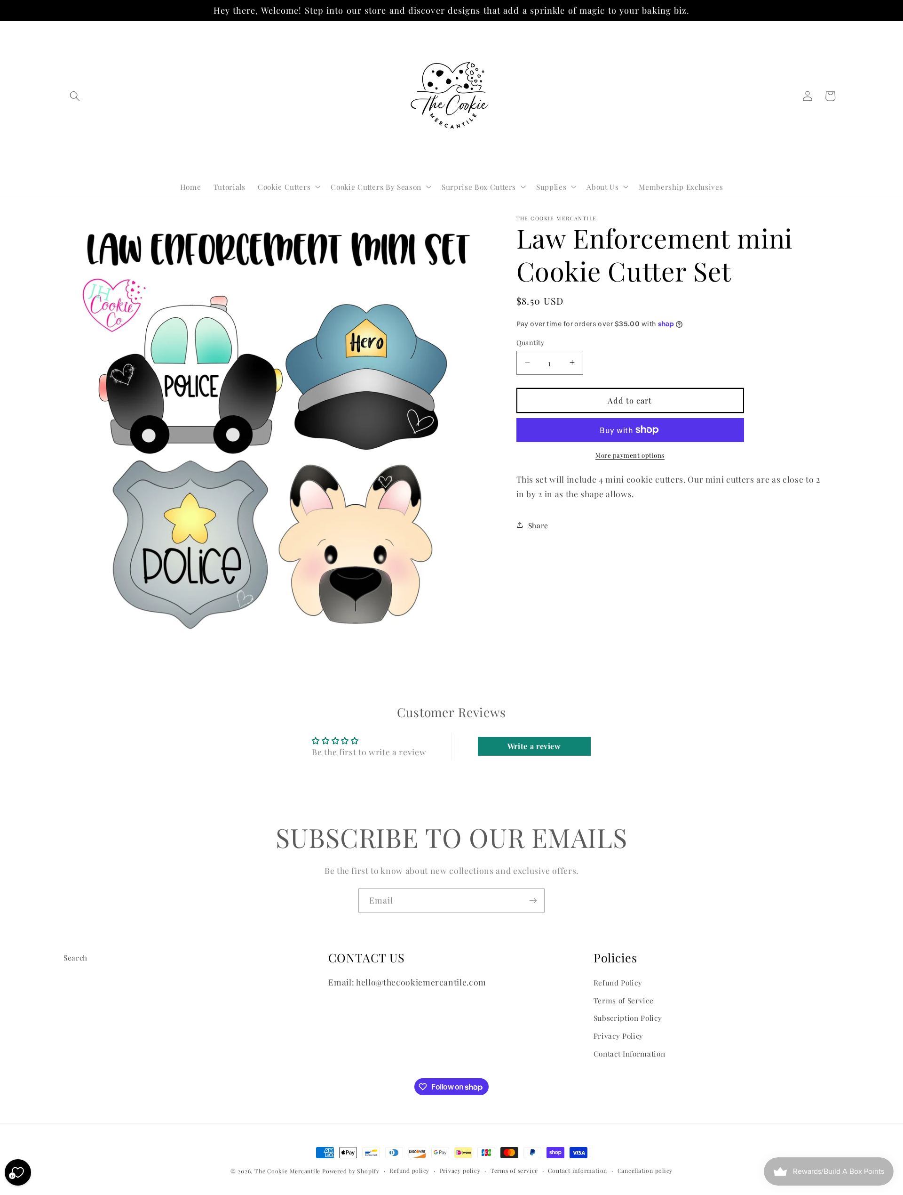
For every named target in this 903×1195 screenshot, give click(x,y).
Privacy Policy (618, 1036)
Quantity (530, 342)
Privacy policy (460, 1170)
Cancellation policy (645, 1170)
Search (75, 957)
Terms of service (514, 1170)
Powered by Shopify (351, 1171)
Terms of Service (624, 1000)
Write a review (534, 746)
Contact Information (629, 1053)
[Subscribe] (533, 900)
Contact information (577, 1170)
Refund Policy (618, 982)
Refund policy (409, 1170)
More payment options (630, 455)
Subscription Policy (628, 1018)
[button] (74, 96)
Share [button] (538, 525)
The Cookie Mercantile (287, 1171)
